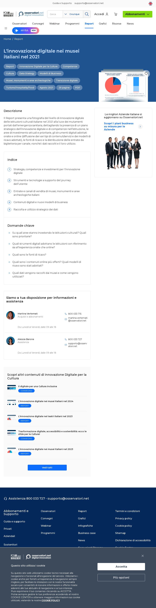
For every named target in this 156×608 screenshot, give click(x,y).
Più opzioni (121, 577)
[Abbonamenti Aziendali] (140, 126)
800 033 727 (75, 339)
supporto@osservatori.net (77, 345)
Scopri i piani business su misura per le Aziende (118, 126)
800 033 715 (74, 313)
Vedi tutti (47, 467)
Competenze (70, 66)
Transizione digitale (67, 80)
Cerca (86, 14)
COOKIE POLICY (50, 600)
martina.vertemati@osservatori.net (77, 319)
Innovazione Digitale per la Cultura (38, 66)
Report (18, 39)
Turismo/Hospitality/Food (20, 87)
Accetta (121, 566)
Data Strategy (26, 73)
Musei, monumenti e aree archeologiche (28, 80)
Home (7, 39)
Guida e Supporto (62, 3)
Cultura (10, 73)
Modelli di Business (50, 73)
